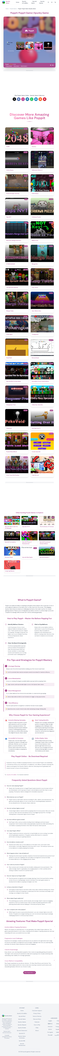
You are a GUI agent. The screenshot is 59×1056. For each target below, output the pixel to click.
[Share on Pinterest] (44, 99)
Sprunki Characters (22, 1030)
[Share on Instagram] (23, 99)
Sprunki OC (22, 1033)
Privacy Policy (37, 1013)
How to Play (37, 1025)
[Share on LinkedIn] (27, 99)
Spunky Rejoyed (22, 1025)
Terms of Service (37, 1016)
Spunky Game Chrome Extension (7, 1032)
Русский (50, 1035)
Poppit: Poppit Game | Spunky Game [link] (27, 8)
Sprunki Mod (22, 1016)
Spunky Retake (22, 1027)
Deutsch (50, 1026)
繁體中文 (50, 1023)
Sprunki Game (34, 2)
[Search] (48, 2)
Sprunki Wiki (22, 1041)
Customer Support (37, 1010)
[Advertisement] (29, 81)
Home (17, 2)
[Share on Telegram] (36, 99)
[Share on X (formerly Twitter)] (14, 99)
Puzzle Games (13, 8)
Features (37, 1022)
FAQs (37, 1027)
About (37, 1030)
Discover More (37, 1019)
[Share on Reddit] (40, 99)
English (50, 1021)
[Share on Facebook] (18, 99)
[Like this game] (50, 65)
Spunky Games (41, 2)
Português (50, 1032)
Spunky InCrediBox (25, 2)
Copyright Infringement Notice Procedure (7, 1037)
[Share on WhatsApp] (31, 99)
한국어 (50, 1029)
